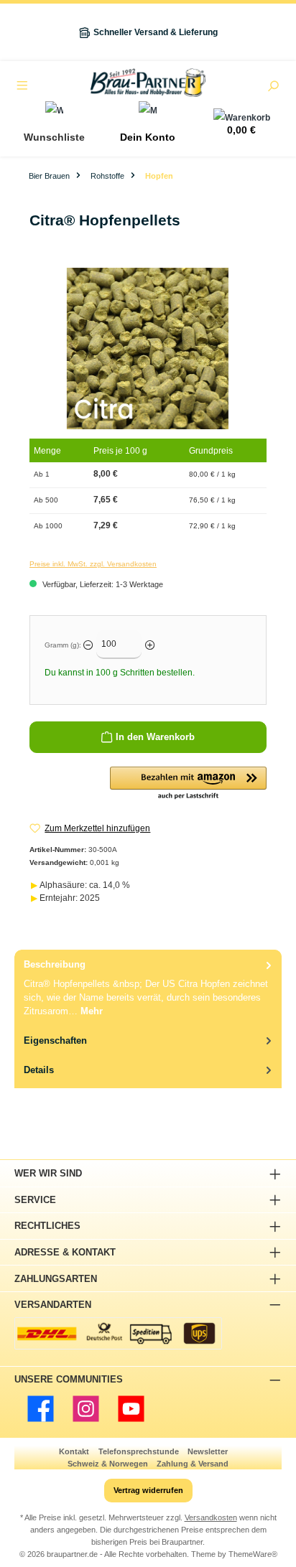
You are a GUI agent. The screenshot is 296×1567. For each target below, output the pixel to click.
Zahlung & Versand (192, 1463)
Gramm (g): (63, 645)
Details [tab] (39, 1070)
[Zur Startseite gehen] (148, 82)
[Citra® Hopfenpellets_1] (147, 348)
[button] (188, 784)
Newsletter (208, 1451)
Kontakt (74, 1451)
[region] (148, 348)
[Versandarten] (118, 1333)
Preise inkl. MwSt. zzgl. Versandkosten (93, 564)
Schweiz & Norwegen (108, 1463)
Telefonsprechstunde (138, 1451)
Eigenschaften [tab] (55, 1040)
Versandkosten (211, 1517)
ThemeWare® (252, 1554)
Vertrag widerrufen (148, 1490)
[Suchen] (273, 87)
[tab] (148, 987)
